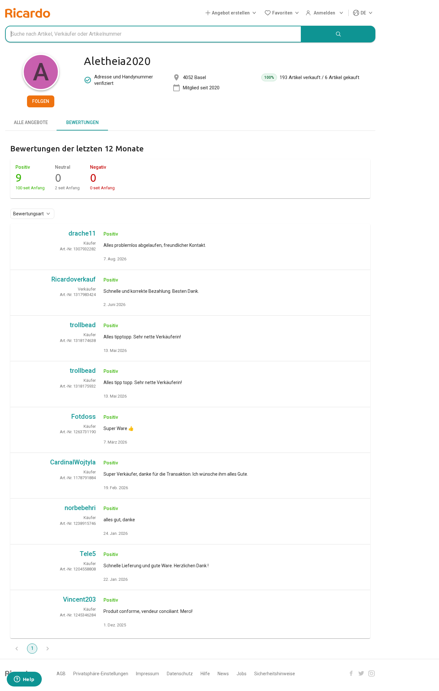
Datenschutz (180, 673)
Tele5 (88, 554)
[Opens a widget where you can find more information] (24, 680)
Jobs (241, 673)
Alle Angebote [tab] (31, 122)
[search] (338, 34)
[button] (232, 13)
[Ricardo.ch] (27, 13)
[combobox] (153, 34)
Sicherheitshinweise (274, 673)
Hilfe (205, 673)
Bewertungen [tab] (82, 122)
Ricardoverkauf (73, 279)
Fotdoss (83, 416)
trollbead (83, 325)
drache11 (82, 233)
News (223, 673)
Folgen (40, 101)
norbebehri (80, 508)
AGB (61, 673)
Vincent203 (79, 599)
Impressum (147, 673)
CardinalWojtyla (73, 462)
